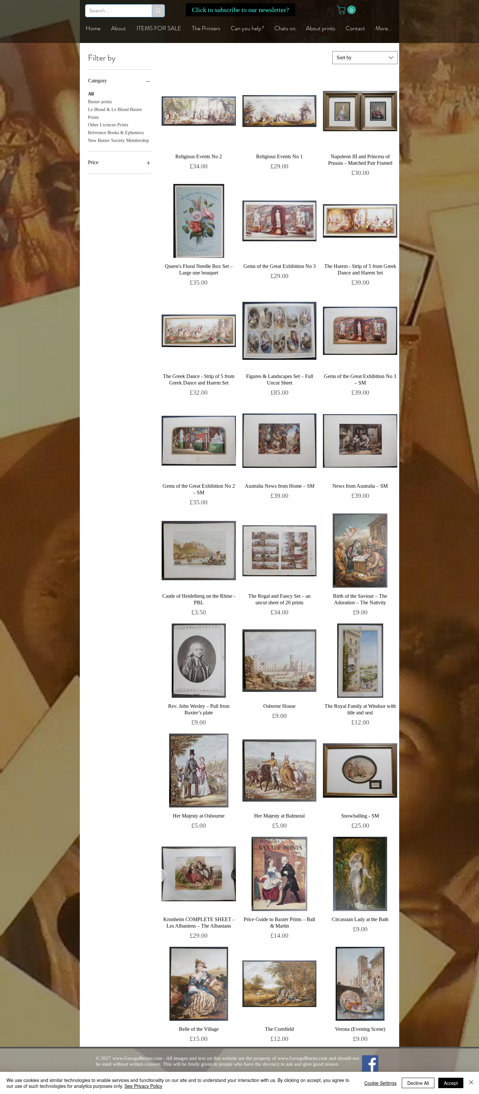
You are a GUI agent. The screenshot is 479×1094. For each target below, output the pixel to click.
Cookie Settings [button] (380, 1083)
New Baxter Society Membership (118, 140)
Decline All (418, 1083)
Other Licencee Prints (108, 124)
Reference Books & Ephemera (116, 132)
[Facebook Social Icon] (370, 1063)
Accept (451, 1083)
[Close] (471, 1083)
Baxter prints (100, 101)
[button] (240, 9)
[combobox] (365, 57)
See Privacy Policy (143, 1086)
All (91, 93)
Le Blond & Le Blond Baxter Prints (115, 113)
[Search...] (158, 11)
